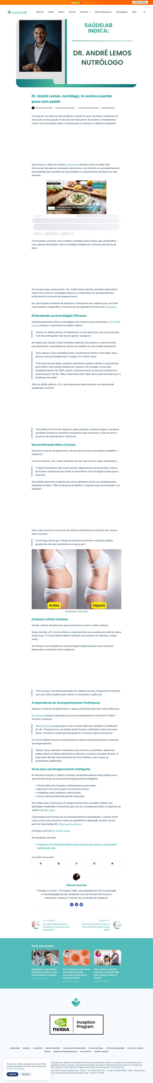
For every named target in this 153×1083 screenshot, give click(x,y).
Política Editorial (96, 1048)
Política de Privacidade (16, 1069)
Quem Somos (15, 1048)
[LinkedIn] (94, 863)
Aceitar (12, 1074)
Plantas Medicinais (103, 12)
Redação (26, 1048)
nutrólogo (71, 164)
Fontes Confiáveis (52, 1048)
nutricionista (46, 726)
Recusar (26, 1074)
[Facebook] (41, 863)
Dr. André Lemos (61, 830)
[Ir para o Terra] (76, 2)
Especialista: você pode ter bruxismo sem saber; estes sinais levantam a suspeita (44, 972)
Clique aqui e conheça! (70, 824)
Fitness (72, 12)
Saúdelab (111, 307)
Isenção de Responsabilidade (65, 1051)
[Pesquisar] (144, 12)
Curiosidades (122, 12)
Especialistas (109, 108)
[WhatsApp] (112, 863)
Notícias (40, 12)
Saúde (51, 12)
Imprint (47, 1051)
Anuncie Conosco (101, 1051)
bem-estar (49, 810)
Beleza (61, 12)
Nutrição (84, 12)
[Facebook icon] (72, 904)
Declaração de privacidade (74, 1048)
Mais (134, 12)
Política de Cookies (135, 1048)
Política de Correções (115, 1048)
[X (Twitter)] (59, 863)
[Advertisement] (76, 145)
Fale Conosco (85, 1051)
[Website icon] (81, 904)
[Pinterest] (77, 863)
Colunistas (37, 1048)
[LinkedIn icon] (76, 904)
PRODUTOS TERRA (140, 2)
